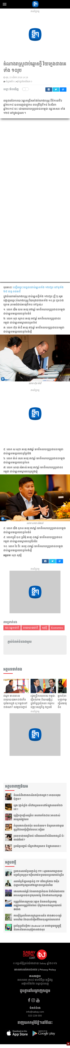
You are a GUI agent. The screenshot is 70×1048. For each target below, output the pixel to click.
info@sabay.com (35, 1011)
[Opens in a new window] (29, 1000)
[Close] (68, 1043)
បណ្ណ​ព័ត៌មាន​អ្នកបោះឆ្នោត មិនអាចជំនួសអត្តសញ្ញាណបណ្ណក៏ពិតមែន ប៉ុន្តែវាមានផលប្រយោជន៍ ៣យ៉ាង (38, 905)
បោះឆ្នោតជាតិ (12, 627)
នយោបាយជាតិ (30, 627)
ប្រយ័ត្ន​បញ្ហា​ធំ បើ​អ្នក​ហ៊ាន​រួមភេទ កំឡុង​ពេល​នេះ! (37, 846)
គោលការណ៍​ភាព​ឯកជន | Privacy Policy (35, 969)
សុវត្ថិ (44, 627)
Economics (57, 627)
